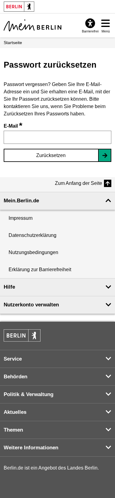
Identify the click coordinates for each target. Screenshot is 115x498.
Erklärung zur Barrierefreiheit (40, 269)
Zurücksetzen (51, 155)
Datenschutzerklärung (32, 235)
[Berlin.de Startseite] (22, 335)
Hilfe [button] (9, 287)
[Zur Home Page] (32, 25)
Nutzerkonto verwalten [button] (31, 305)
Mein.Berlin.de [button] (21, 201)
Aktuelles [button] (15, 412)
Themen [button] (13, 430)
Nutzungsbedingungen (33, 252)
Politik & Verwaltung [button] (28, 394)
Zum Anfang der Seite (78, 183)
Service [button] (13, 359)
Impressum (21, 218)
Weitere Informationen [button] (31, 448)
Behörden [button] (15, 377)
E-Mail (13, 126)
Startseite (13, 42)
